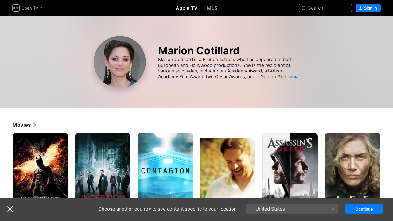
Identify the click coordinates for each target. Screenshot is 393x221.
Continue (364, 209)
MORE (294, 77)
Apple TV (187, 8)
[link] (24, 125)
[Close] (10, 209)
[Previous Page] (6, 174)
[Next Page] (387, 174)
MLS (212, 8)
